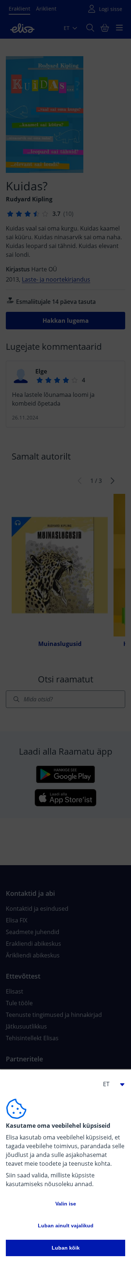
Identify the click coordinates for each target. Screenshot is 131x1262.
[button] (110, 1084)
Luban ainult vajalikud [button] (66, 1225)
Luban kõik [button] (66, 1248)
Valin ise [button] (65, 1204)
